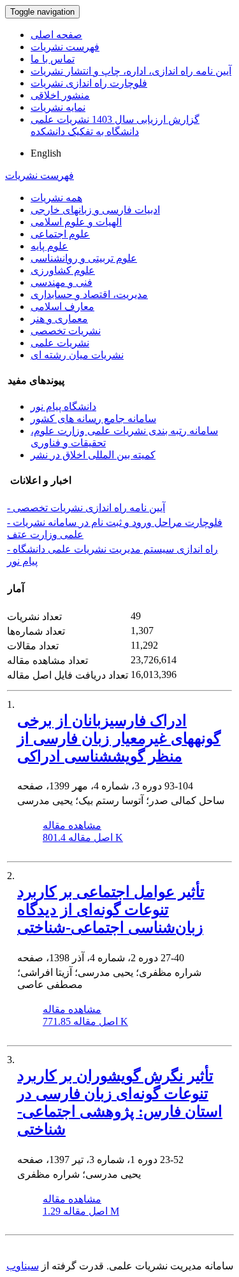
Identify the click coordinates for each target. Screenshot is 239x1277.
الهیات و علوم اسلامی (76, 221)
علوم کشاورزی (63, 270)
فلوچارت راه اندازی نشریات (89, 83)
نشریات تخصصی (66, 330)
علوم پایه (49, 246)
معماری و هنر (59, 318)
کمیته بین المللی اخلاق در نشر (93, 454)
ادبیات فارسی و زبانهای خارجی (95, 209)
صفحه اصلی (56, 34)
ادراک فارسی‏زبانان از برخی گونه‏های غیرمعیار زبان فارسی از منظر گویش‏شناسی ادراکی (119, 738)
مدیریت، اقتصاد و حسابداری (89, 294)
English (46, 153)
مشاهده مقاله (72, 825)
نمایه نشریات (58, 107)
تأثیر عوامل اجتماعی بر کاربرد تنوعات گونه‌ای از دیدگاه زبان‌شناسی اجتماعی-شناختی (111, 910)
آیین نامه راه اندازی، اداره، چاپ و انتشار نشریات (131, 71)
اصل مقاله (83, 837)
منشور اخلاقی (60, 95)
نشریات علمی (60, 342)
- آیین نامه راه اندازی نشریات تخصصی (86, 507)
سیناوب (22, 1265)
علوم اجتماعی (60, 234)
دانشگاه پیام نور (63, 406)
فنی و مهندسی (61, 282)
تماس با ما (53, 58)
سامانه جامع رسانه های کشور (93, 418)
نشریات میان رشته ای (77, 354)
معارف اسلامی (62, 306)
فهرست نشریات (65, 46)
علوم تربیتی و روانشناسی (84, 258)
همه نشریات (56, 197)
